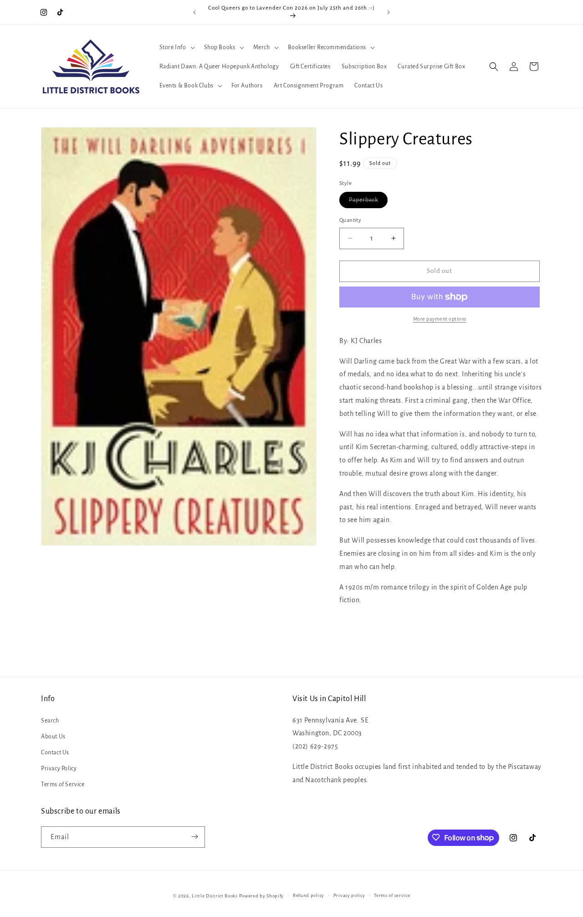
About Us (53, 736)
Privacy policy (349, 895)
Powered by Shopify (261, 895)
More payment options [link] (439, 319)
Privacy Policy (59, 768)
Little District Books (215, 895)
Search (50, 720)
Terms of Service (63, 784)
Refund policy (308, 895)
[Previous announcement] (194, 12)
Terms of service (392, 895)
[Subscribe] (194, 836)
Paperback (368, 202)
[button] (176, 47)
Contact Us (55, 752)
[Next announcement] (388, 12)
